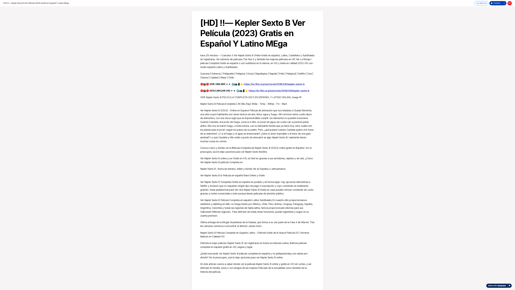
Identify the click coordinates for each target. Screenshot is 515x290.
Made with (492, 286)
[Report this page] (509, 286)
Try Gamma (481, 3)
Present (497, 3)
